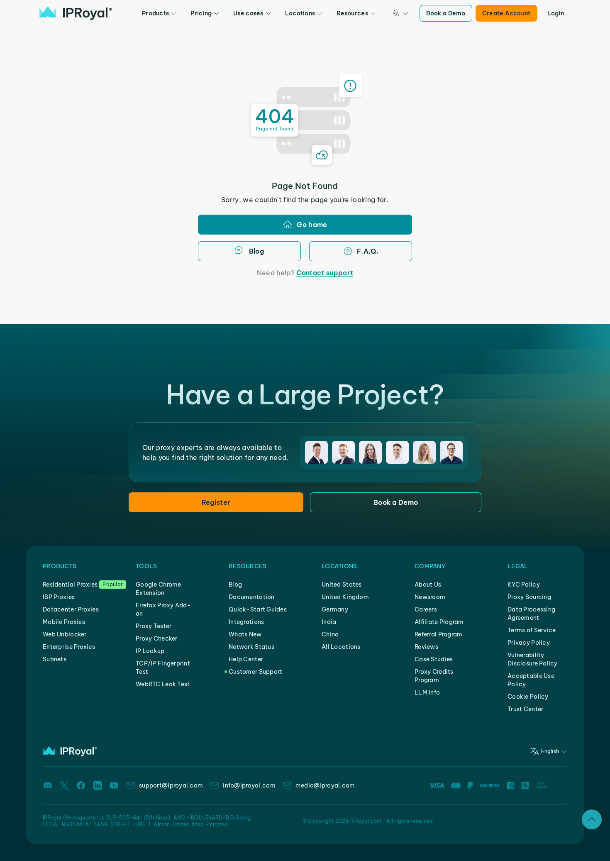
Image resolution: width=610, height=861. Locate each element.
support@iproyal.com (171, 785)
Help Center (246, 659)
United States (342, 584)
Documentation (252, 597)
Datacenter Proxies (71, 609)
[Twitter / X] (64, 785)
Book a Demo (446, 13)
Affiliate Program (439, 622)
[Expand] (592, 819)
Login (555, 13)
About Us (428, 584)
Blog (235, 584)
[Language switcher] (400, 13)
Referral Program (438, 634)
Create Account (506, 13)
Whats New (245, 634)
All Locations (341, 647)
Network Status (251, 647)
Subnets (54, 659)
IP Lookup (150, 651)
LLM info (427, 692)
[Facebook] (81, 785)
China (330, 634)
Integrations (246, 622)
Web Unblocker (65, 634)
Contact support (324, 273)
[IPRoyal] (75, 13)
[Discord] (48, 785)
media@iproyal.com (325, 785)
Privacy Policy (529, 642)
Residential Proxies (70, 584)
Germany (335, 609)
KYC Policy (524, 584)
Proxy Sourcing (529, 597)
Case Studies (434, 659)
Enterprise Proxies (69, 647)
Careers (426, 609)
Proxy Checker (157, 638)
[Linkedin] (97, 785)
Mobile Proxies (64, 622)
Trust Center (525, 709)
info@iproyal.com (249, 785)
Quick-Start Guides (258, 609)
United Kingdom (345, 597)
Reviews (426, 647)
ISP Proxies (59, 597)
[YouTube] (114, 785)
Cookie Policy (528, 696)
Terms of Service (532, 630)
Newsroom (430, 597)
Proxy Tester (153, 626)
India (329, 622)
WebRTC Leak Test (163, 684)
